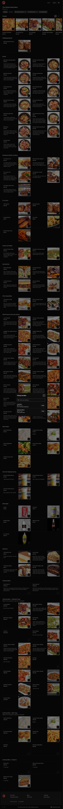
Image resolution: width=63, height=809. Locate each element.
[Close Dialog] (44, 395)
